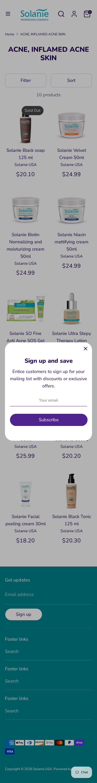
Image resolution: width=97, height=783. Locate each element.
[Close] (85, 348)
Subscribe (49, 420)
